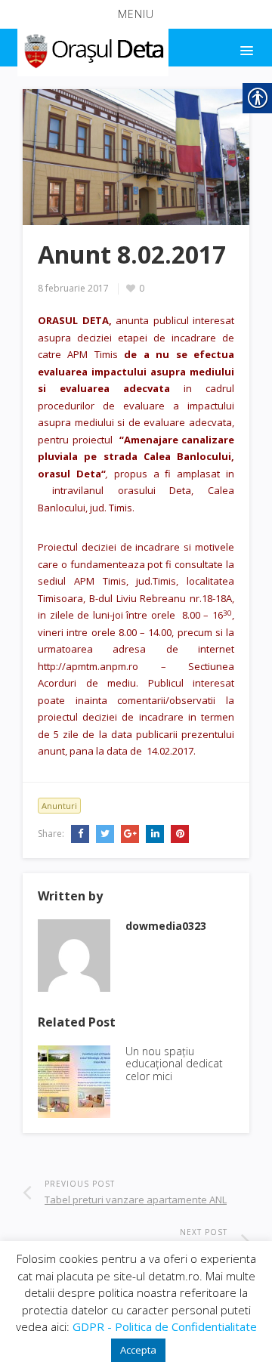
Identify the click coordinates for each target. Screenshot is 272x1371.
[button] (136, 14)
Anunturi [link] (59, 805)
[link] (91, 48)
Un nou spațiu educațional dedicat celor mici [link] (174, 1064)
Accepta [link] (138, 1350)
